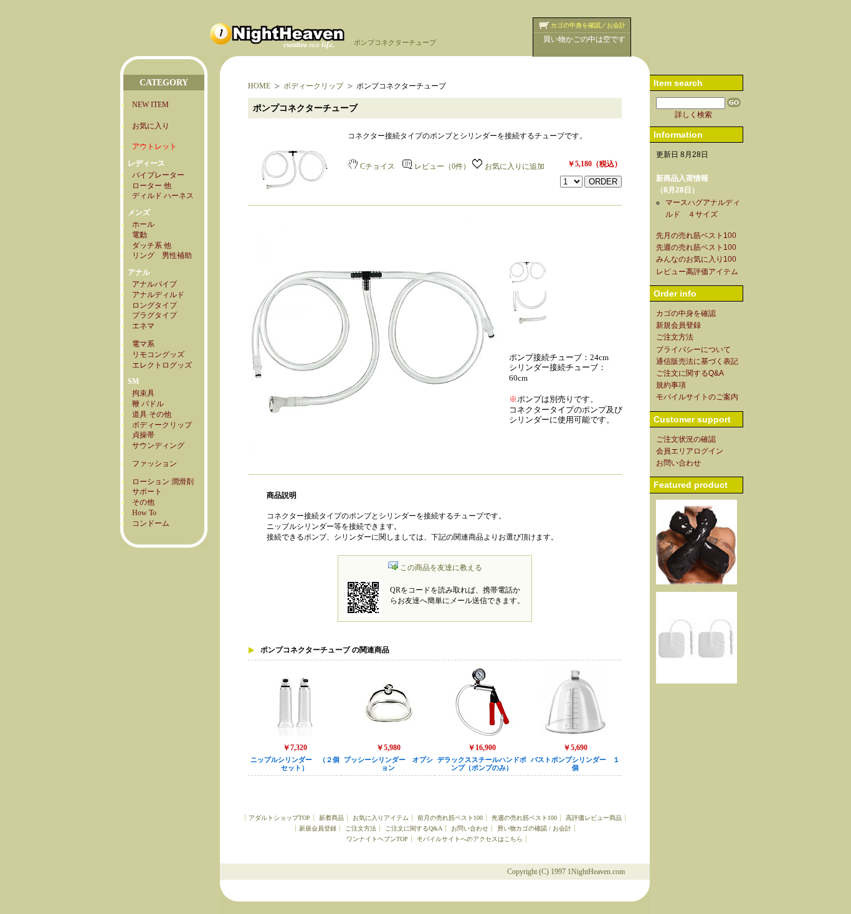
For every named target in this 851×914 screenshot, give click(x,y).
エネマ (143, 325)
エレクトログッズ (162, 365)
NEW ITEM (150, 104)
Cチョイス (377, 166)
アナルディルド (158, 294)
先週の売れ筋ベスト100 (524, 817)
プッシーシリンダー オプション (388, 763)
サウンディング (158, 445)
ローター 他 (151, 185)
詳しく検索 (693, 114)
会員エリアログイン (689, 451)
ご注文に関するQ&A (413, 828)
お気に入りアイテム (381, 817)
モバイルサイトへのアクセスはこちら (470, 838)
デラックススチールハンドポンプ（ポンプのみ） (481, 763)
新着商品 (331, 817)
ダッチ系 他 (151, 245)
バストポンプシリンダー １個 (575, 763)
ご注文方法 (360, 828)
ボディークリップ (162, 425)
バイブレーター (158, 175)
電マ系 (143, 344)
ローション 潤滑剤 (163, 481)
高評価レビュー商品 (594, 817)
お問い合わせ (469, 828)
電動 (139, 235)
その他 (143, 502)
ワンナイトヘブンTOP (377, 838)
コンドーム (150, 523)
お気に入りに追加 (514, 166)
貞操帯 (143, 435)
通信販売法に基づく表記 (697, 361)
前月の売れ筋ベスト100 (450, 817)
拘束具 (143, 393)
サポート (147, 491)
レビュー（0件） (442, 166)
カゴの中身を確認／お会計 (588, 25)
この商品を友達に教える (441, 567)
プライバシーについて (693, 349)
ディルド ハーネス (163, 195)
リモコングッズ (158, 354)
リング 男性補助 (162, 255)
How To (144, 512)
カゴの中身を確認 (686, 313)
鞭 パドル (148, 403)
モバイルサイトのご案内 (697, 397)
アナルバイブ (154, 284)
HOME (259, 86)
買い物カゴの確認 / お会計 (534, 828)
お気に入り (150, 125)
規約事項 (671, 385)
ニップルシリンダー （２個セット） (295, 763)
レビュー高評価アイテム (697, 271)
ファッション (154, 463)
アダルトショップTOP (279, 817)
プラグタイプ (154, 315)
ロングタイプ (154, 305)
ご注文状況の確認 (686, 439)
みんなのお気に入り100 (696, 259)
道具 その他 (151, 414)
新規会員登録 (317, 828)
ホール (143, 224)
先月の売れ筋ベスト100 (696, 235)
